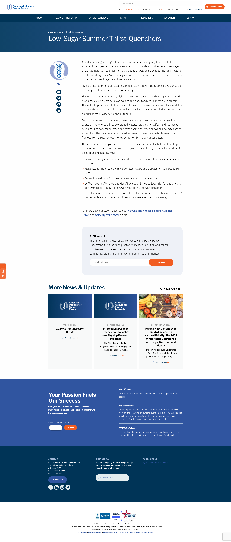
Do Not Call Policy (147, 532)
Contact (179, 9)
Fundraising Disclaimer (110, 532)
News (132, 9)
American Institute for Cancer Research (20, 7)
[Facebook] (58, 104)
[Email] (58, 92)
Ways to (127, 427)
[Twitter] (58, 98)
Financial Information (95, 532)
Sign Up (195, 9)
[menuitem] (120, 9)
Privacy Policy (82, 532)
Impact (124, 18)
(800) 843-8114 (60, 471)
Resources (146, 18)
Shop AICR (168, 9)
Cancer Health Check (151, 9)
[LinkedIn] (58, 110)
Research (169, 18)
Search (121, 3)
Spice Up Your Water (107, 215)
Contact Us (57, 479)
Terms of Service (135, 532)
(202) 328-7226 (57, 474)
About (39, 18)
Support (192, 18)
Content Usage (123, 532)
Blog (120, 9)
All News (170, 288)
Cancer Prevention (67, 18)
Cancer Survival (98, 18)
